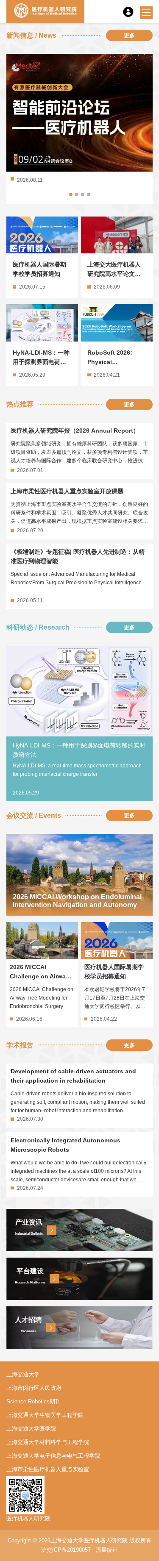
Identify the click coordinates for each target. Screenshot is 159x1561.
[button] (71, 194)
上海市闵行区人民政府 (33, 1388)
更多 (129, 35)
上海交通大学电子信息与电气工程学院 (53, 1456)
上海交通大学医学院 (31, 1428)
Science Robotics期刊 (33, 1401)
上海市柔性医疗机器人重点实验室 (47, 1469)
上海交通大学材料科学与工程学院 (47, 1442)
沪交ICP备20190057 (66, 1550)
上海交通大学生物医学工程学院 (45, 1415)
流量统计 (107, 1550)
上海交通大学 (22, 1374)
